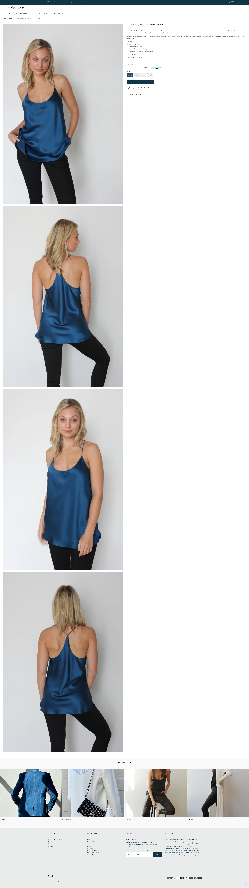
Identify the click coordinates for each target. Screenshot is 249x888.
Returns (89, 846)
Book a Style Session (93, 852)
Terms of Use (91, 844)
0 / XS (130, 75)
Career (50, 844)
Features (50, 846)
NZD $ (233, 2)
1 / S (136, 75)
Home (4, 19)
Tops (10, 19)
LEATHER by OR (130, 819)
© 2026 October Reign (53, 881)
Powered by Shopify (66, 881)
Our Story (51, 842)
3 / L (150, 75)
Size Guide (90, 855)
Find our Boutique (92, 850)
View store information (134, 94)
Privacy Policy (91, 842)
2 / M (143, 75)
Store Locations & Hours (55, 839)
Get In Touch (91, 848)
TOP (245, 885)
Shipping (89, 839)
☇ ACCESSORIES (67, 819)
